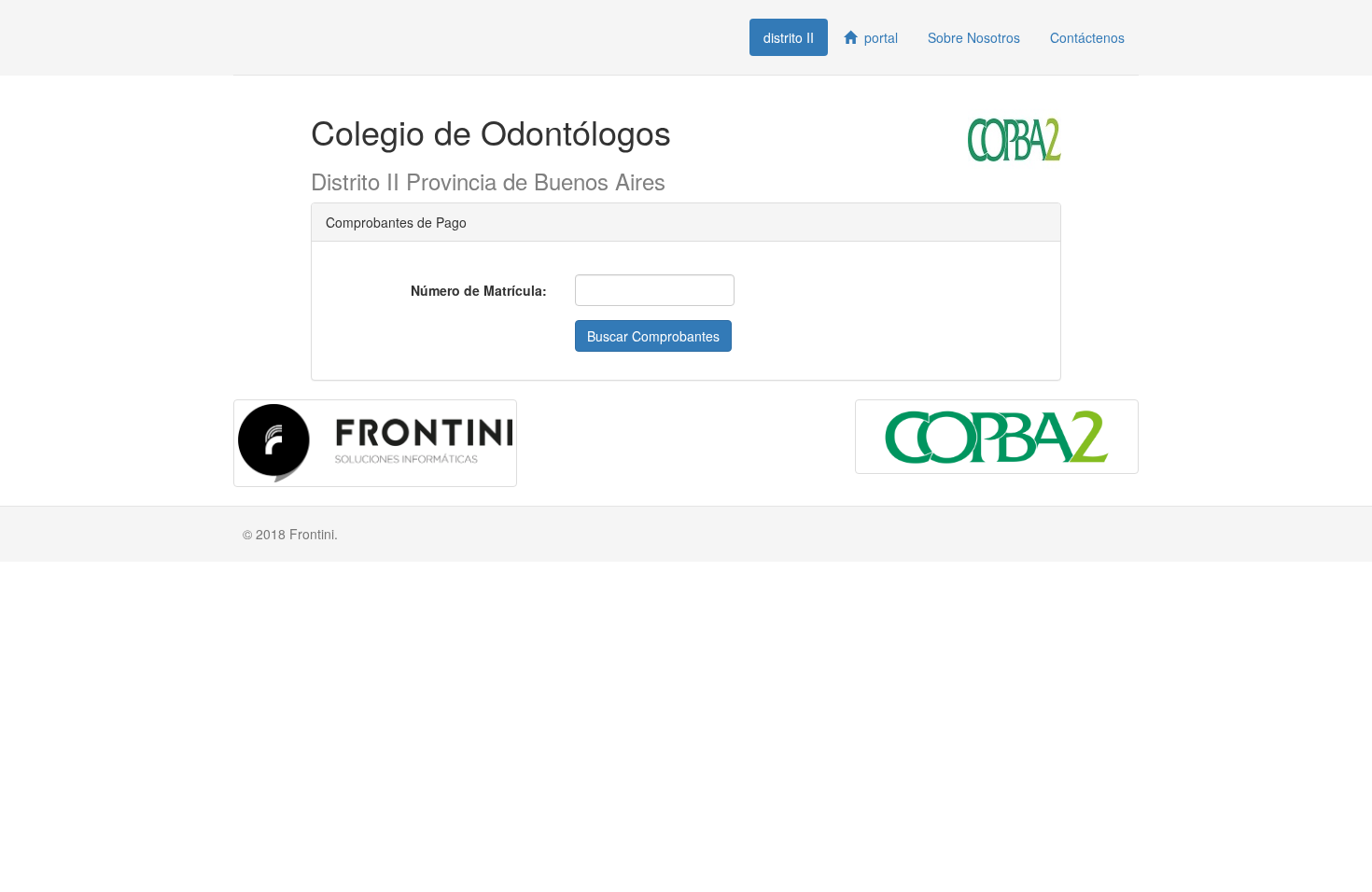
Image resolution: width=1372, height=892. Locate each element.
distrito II (788, 37)
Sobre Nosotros (974, 37)
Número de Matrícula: (479, 290)
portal (877, 37)
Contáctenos (1087, 37)
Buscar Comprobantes (653, 336)
